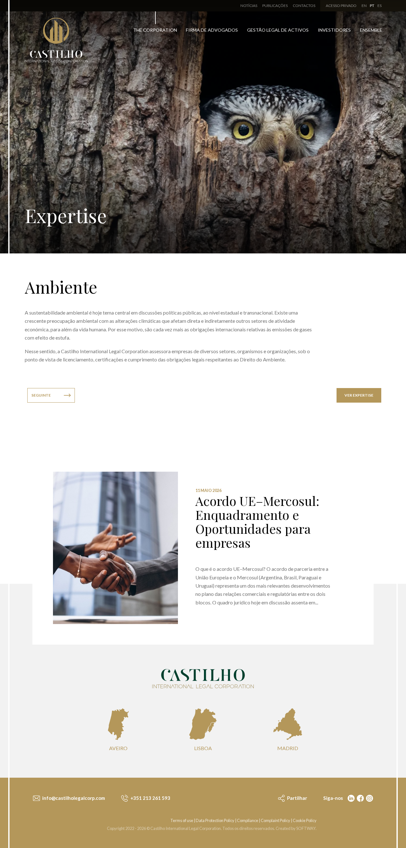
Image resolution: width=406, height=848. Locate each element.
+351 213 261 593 (149, 798)
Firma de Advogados (212, 30)
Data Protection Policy (215, 820)
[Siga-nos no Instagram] (369, 798)
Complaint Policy (275, 820)
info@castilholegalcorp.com (73, 798)
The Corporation (155, 30)
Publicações (275, 5)
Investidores (334, 30)
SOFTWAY (306, 828)
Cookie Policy (305, 820)
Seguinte (41, 395)
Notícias (248, 5)
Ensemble (371, 30)
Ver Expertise (358, 395)
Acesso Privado (341, 5)
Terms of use (181, 820)
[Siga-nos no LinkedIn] (350, 798)
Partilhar (296, 798)
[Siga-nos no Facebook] (360, 798)
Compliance (247, 820)
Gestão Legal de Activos (278, 30)
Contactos (304, 5)
